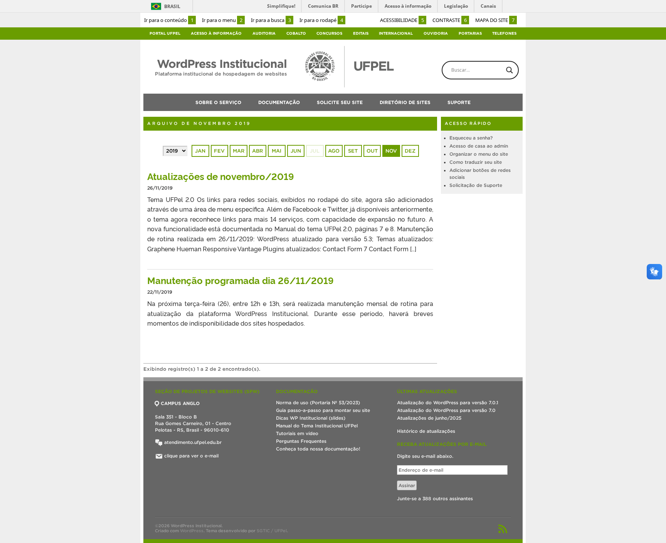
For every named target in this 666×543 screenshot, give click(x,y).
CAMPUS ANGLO (180, 403)
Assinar (407, 485)
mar (238, 151)
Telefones (504, 33)
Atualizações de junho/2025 (429, 417)
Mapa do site (495, 20)
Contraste (449, 20)
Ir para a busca (271, 20)
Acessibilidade (402, 20)
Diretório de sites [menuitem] (405, 102)
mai (276, 151)
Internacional (396, 33)
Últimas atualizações (427, 391)
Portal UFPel (165, 33)
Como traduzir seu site (475, 162)
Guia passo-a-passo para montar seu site (323, 410)
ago (334, 151)
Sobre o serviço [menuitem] (218, 102)
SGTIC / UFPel (272, 530)
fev (219, 151)
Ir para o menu (222, 20)
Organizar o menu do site (478, 153)
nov (391, 151)
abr (257, 151)
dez (410, 151)
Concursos (329, 33)
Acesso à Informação (216, 33)
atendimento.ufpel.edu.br (192, 442)
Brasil (172, 6)
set (353, 151)
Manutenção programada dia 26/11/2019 (240, 280)
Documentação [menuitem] (279, 102)
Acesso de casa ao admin (478, 145)
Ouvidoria (436, 33)
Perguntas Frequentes (301, 441)
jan (200, 151)
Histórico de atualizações (426, 431)
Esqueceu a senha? (471, 137)
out (372, 151)
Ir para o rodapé (321, 20)
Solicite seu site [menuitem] (340, 102)
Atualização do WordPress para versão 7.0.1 (447, 402)
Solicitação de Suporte (475, 185)
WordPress (192, 530)
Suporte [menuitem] (459, 102)
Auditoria (264, 33)
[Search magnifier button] (509, 70)
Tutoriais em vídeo (297, 433)
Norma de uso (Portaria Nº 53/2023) (318, 402)
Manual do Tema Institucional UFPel (317, 425)
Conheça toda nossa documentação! (318, 448)
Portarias (470, 33)
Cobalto (296, 33)
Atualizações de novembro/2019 (220, 176)
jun (296, 151)
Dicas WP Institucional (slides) (310, 417)
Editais (360, 33)
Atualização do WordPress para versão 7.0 (446, 410)
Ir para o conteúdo (168, 20)
